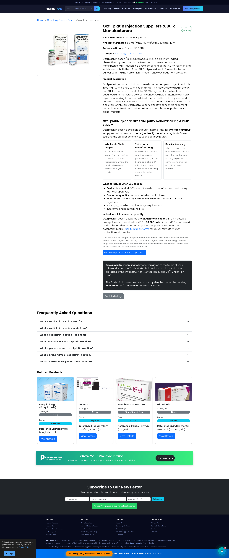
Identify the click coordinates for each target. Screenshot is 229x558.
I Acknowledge (134, 297)
